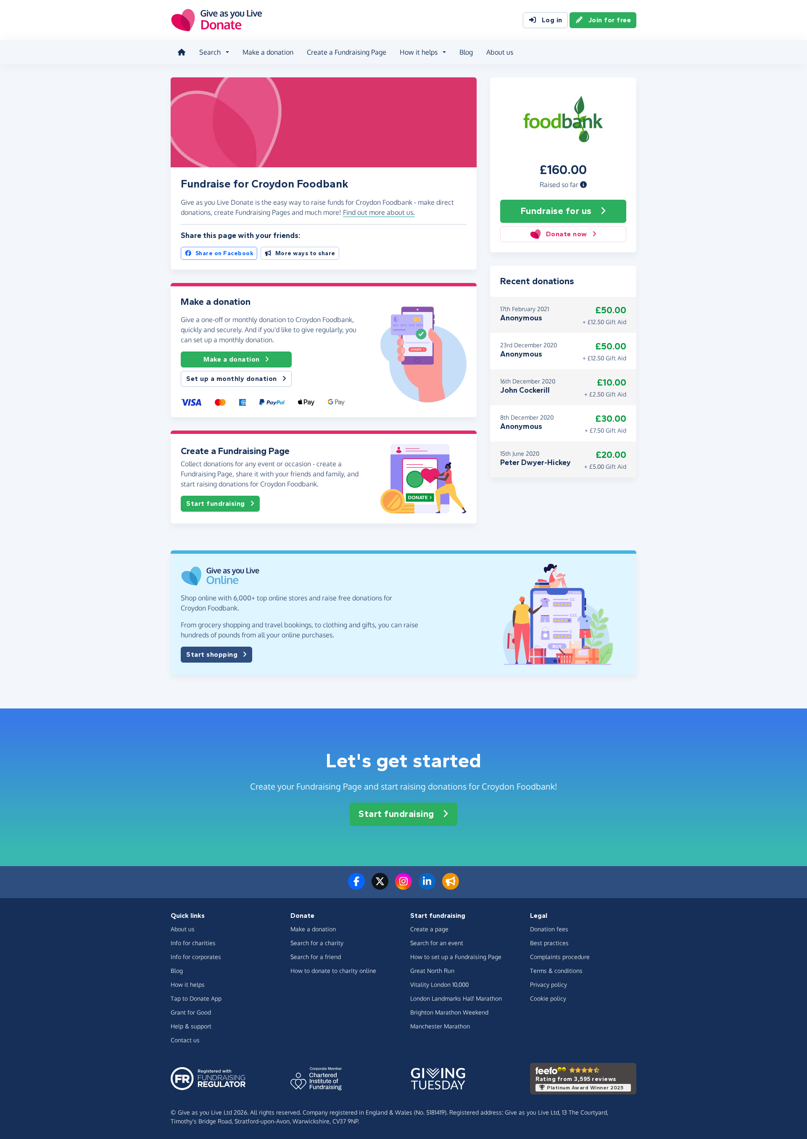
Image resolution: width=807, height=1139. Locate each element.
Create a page (429, 929)
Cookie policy (548, 998)
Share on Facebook (224, 253)
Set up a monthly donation (231, 379)
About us (499, 52)
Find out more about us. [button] (379, 212)
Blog (466, 52)
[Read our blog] (450, 886)
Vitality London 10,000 (439, 984)
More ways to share (305, 253)
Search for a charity (316, 942)
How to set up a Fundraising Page (455, 956)
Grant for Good (191, 1012)
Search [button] (210, 52)
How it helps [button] (419, 52)
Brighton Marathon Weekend (449, 1012)
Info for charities (193, 942)
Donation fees (549, 929)
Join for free (609, 20)
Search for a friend (315, 956)
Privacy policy (548, 984)
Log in (552, 20)
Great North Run (432, 970)
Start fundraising (215, 503)
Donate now (566, 234)
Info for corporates (196, 956)
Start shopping (211, 654)
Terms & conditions (556, 970)
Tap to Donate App (196, 998)
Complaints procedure (560, 956)
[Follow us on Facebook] (356, 886)
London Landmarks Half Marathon (456, 998)
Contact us (185, 1040)
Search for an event (436, 942)
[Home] (182, 52)
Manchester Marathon (440, 1026)
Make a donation (268, 52)
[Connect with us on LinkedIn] (427, 886)
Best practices (549, 942)
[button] (583, 184)
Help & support (191, 1026)
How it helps (188, 984)
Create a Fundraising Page (346, 52)
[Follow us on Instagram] (403, 886)
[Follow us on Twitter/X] (380, 886)
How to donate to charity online (333, 970)
